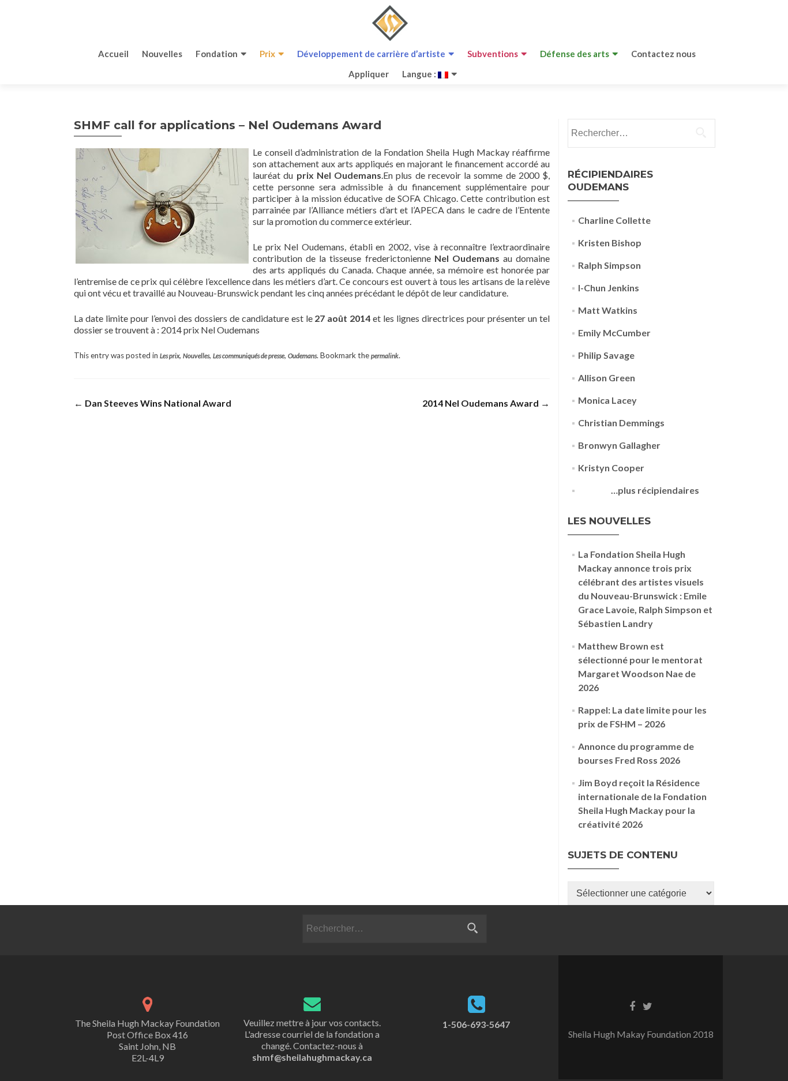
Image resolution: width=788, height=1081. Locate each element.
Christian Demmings (621, 422)
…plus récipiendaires (638, 490)
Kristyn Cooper (611, 467)
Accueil (113, 53)
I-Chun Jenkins (608, 287)
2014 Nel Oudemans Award (486, 402)
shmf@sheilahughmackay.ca (312, 1057)
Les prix (169, 355)
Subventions (492, 53)
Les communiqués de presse (248, 355)
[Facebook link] (632, 1005)
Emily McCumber (614, 332)
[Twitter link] (647, 1005)
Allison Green (606, 377)
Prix (267, 53)
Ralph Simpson (609, 265)
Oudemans (302, 355)
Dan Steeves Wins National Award (152, 402)
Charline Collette (614, 220)
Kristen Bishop (609, 242)
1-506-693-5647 (476, 1024)
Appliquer (368, 74)
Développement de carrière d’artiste (371, 53)
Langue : (420, 74)
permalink (385, 355)
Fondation (217, 53)
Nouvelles (162, 53)
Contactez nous (663, 53)
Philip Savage (606, 355)
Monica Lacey (607, 400)
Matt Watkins (607, 310)
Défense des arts (574, 53)
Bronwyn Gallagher (619, 445)
